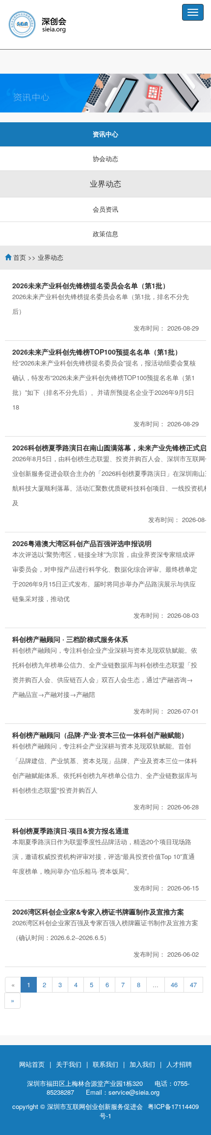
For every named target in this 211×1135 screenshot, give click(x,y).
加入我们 (142, 1064)
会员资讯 (105, 209)
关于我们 (68, 1064)
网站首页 (32, 1064)
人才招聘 (179, 1064)
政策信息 (105, 233)
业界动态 (105, 183)
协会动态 (105, 158)
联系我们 (105, 1064)
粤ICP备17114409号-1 (149, 1111)
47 (193, 984)
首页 (19, 257)
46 (174, 984)
